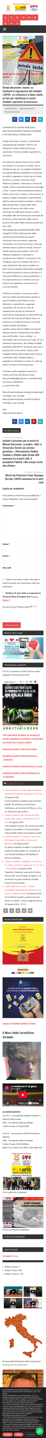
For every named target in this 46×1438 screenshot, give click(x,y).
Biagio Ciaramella (27, 108)
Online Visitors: (12, 1266)
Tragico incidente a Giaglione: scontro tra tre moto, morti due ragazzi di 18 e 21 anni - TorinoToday (24, 865)
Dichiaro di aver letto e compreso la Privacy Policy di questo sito (22, 596)
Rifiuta (18, 1435)
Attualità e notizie (11, 430)
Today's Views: (11, 1270)
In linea (10, 1255)
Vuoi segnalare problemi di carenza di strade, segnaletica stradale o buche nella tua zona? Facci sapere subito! (23, 739)
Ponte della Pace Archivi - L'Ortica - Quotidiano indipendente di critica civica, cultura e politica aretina (23, 890)
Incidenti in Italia (15, 783)
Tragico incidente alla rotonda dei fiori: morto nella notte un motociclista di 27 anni (22, 818)
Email (6, 555)
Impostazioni (31, 1435)
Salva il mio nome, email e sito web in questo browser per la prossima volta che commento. (21, 583)
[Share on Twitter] (21, 121)
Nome (6, 544)
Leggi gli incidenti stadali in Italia (19, 1023)
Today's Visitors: (12, 1273)
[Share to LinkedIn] (27, 121)
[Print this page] (40, 121)
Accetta (7, 1435)
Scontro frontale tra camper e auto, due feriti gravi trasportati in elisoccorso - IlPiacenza (23, 840)
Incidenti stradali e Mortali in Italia (20, 749)
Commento (9, 505)
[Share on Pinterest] (33, 121)
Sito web (7, 567)
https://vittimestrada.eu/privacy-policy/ (14, 1415)
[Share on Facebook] (14, 121)
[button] (39, 1431)
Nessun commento (12, 111)
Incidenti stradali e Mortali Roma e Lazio (23, 766)
